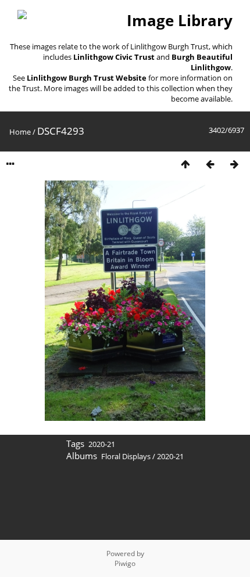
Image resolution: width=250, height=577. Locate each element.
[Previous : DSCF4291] (210, 164)
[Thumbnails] (185, 164)
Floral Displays (126, 456)
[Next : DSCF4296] (234, 164)
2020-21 (101, 444)
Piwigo (125, 563)
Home (20, 132)
